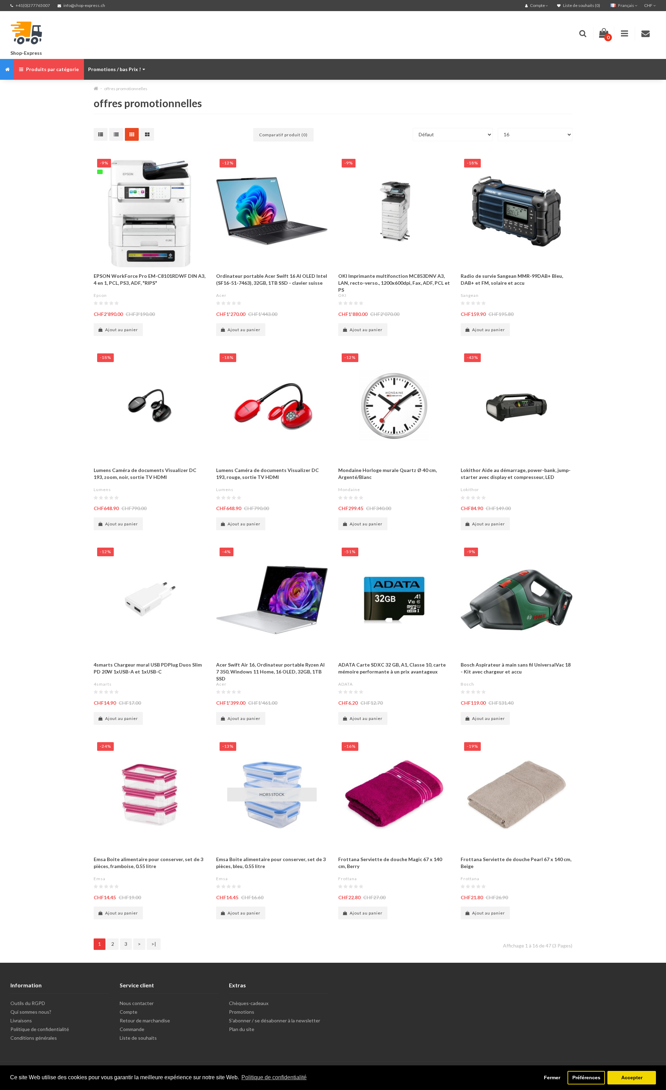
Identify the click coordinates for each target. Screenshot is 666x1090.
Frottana (347, 878)
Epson (100, 295)
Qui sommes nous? (30, 1012)
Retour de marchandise (145, 1020)
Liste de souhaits (138, 1038)
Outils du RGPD (27, 1003)
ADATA (345, 684)
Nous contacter (137, 1003)
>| (153, 944)
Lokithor (470, 489)
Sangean (470, 295)
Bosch (467, 684)
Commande (132, 1029)
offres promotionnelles (125, 88)
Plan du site (241, 1029)
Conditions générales (33, 1038)
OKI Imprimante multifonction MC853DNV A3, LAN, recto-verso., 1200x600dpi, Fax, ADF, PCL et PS (394, 283)
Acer (221, 295)
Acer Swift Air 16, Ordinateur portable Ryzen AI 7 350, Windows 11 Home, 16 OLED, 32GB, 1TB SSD (270, 671)
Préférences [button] (586, 1077)
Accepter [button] (631, 1077)
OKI (342, 295)
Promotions (241, 1012)
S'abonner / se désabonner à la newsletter (274, 1020)
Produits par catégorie (52, 69)
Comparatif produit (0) (283, 134)
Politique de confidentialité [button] (274, 1077)
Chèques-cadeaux (248, 1003)
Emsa (99, 878)
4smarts (103, 684)
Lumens (102, 489)
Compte (128, 1012)
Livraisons (21, 1020)
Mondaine (349, 489)
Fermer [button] (552, 1077)
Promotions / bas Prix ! (114, 69)
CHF (648, 5)
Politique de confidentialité (39, 1029)
